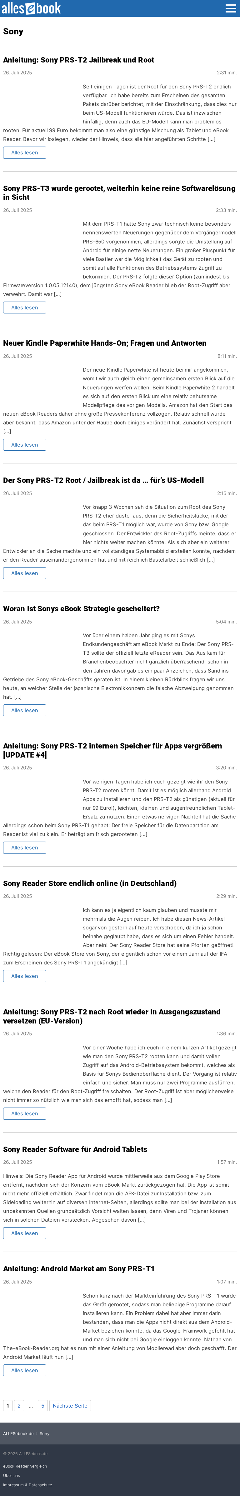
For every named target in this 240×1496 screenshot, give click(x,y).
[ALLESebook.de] (33, 8)
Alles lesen (24, 152)
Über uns (11, 1475)
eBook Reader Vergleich (25, 1466)
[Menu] (231, 10)
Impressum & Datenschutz (27, 1485)
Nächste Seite (70, 1406)
